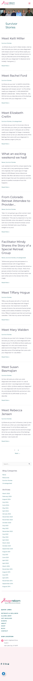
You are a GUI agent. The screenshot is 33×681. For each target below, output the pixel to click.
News (3, 162)
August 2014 (6, 586)
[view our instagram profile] (4, 664)
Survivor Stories (7, 43)
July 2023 (5, 525)
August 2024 (6, 499)
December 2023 (7, 517)
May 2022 (5, 537)
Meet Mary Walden (15, 329)
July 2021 (5, 554)
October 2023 (6, 522)
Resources (5, 477)
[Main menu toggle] (29, 3)
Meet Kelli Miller (13, 38)
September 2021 (7, 548)
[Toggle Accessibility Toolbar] (3, 673)
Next (17, 453)
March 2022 (6, 543)
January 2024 (6, 514)
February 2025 (7, 496)
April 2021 (5, 560)
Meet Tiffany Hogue (16, 292)
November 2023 (7, 519)
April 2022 (5, 540)
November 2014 (7, 580)
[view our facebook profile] (1, 664)
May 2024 (5, 508)
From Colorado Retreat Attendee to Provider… (16, 200)
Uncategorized (17, 121)
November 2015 (7, 569)
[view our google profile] (8, 664)
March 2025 (6, 493)
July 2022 (5, 534)
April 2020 (5, 563)
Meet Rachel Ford (14, 75)
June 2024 (5, 505)
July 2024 (5, 502)
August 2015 (6, 572)
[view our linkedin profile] (6, 664)
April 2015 (5, 578)
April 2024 (5, 511)
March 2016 (6, 566)
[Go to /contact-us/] (16, 643)
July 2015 (5, 575)
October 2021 (6, 546)
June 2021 (5, 557)
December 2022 (7, 531)
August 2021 (6, 551)
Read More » (6, 66)
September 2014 (7, 583)
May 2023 (5, 528)
